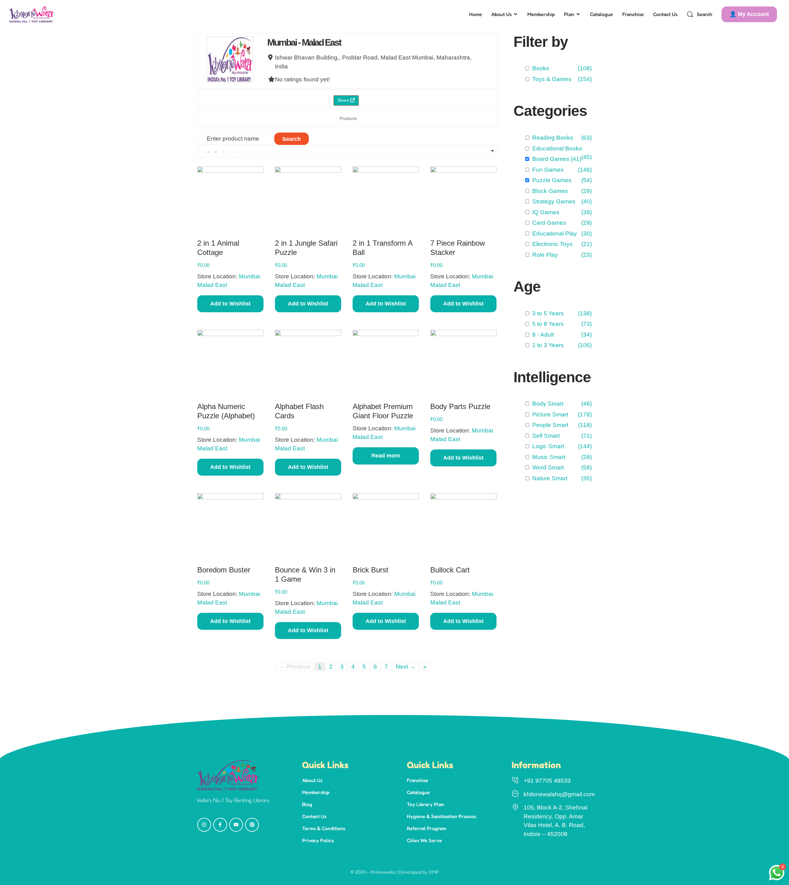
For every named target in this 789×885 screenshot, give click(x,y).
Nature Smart (548, 478)
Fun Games (546, 169)
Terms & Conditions (323, 828)
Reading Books (551, 137)
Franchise (417, 780)
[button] (749, 14)
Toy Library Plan (425, 804)
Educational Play (553, 233)
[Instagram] (204, 825)
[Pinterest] (252, 825)
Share (343, 100)
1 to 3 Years (546, 345)
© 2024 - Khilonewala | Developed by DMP (395, 872)
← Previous (295, 666)
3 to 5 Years (546, 313)
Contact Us (314, 816)
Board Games (549, 159)
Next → (405, 666)
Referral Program (426, 828)
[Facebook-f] (220, 825)
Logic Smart (546, 446)
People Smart (548, 425)
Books (539, 68)
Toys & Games (550, 79)
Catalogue (418, 792)
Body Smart (546, 403)
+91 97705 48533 (547, 780)
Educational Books (555, 148)
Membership (315, 792)
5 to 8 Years (546, 324)
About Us (312, 780)
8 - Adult (541, 334)
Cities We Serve (424, 840)
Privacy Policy (318, 840)
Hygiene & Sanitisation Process (441, 816)
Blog (307, 804)
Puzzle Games (550, 180)
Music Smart (547, 457)
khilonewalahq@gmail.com (559, 794)
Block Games (548, 191)
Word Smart (546, 467)
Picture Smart (548, 414)
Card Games (547, 222)
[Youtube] (236, 825)
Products (348, 118)
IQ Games (544, 212)
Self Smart (544, 435)
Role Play (543, 255)
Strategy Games (552, 201)
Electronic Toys (551, 244)
